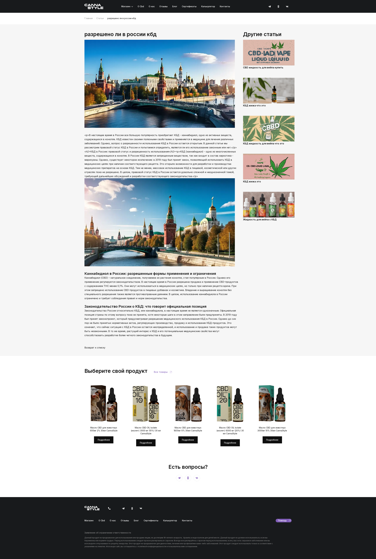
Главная (88, 18)
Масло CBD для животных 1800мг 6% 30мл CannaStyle (188, 429)
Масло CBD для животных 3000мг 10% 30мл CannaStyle (272, 429)
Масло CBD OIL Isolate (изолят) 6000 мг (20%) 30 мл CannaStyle (230, 430)
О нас (152, 6)
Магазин (125, 6)
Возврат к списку (94, 347)
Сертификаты (189, 6)
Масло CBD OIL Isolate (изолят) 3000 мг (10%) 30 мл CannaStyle (146, 430)
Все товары (161, 371)
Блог (174, 6)
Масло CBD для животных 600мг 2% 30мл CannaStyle (104, 429)
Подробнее (104, 440)
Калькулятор (208, 6)
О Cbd (141, 6)
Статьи (100, 18)
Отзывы (163, 6)
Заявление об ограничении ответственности (107, 532)
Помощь (282, 520)
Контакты (225, 6)
